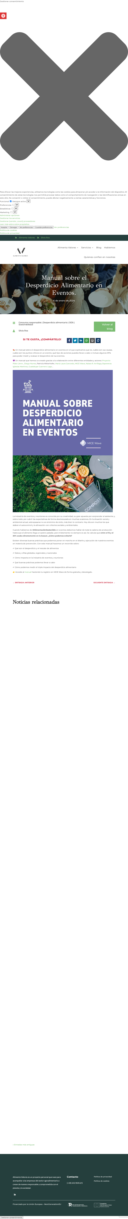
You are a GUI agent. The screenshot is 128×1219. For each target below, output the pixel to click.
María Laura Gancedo (64, 363)
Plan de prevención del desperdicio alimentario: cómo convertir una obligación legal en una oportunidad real (62, 945)
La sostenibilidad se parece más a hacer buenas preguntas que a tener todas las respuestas (60, 678)
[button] (3, 16)
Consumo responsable (30, 322)
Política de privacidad (10, 233)
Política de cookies (8, 230)
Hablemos (109, 247)
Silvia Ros (45, 237)
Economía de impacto (38, 684)
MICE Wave (80, 363)
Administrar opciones (9, 215)
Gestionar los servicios (10, 218)
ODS (71, 322)
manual (28, 572)
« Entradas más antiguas (23, 1145)
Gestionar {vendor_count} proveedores (17, 221)
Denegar (13, 227)
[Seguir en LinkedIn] (15, 1195)
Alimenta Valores (27, 237)
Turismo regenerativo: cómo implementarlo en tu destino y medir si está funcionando (63, 766)
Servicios (86, 247)
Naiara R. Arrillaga (94, 363)
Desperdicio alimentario (55, 322)
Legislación (31, 1129)
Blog (98, 247)
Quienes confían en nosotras (99, 257)
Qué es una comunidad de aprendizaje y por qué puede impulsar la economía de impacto (61, 1034)
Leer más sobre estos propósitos (14, 224)
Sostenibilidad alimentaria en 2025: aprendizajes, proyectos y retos (52, 1122)
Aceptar (4, 227)
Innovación (76, 950)
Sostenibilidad (26, 324)
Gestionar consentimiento (11, 1217)
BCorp (53, 1126)
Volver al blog (107, 326)
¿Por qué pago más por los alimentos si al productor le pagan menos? (54, 854)
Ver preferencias (26, 227)
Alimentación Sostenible (38, 858)
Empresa (53, 684)
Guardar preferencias (43, 227)
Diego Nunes (30, 363)
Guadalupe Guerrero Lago (40, 366)
